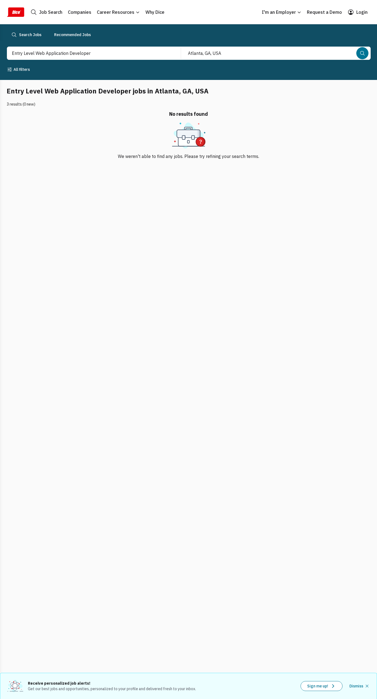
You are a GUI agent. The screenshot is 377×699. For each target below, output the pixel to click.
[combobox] (87, 53)
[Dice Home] (15, 12)
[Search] (362, 53)
